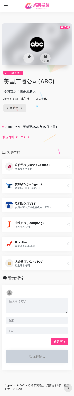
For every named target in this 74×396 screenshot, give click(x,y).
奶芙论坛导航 (53, 385)
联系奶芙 (17, 389)
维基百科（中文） (14, 137)
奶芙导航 (39, 385)
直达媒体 (41, 98)
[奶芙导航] (37, 5)
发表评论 (59, 341)
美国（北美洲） (13, 72)
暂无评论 (16, 277)
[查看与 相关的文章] (3, 127)
